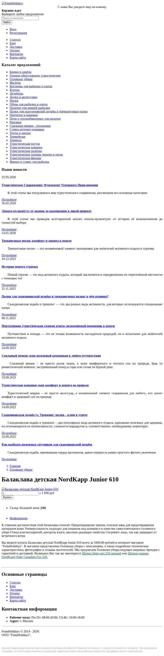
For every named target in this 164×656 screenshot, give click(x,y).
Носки (14, 100)
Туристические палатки (26, 151)
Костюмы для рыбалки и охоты (31, 86)
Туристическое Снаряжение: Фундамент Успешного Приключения (50, 185)
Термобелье (17, 136)
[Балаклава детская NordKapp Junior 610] (30, 489)
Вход (13, 29)
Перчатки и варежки (24, 115)
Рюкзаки (15, 122)
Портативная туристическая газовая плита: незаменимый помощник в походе (58, 326)
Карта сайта (18, 57)
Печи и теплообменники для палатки (35, 118)
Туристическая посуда (25, 143)
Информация (18, 518)
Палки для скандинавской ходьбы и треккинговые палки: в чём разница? (55, 296)
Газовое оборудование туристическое (35, 75)
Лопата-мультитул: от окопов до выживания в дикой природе (46, 211)
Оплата (15, 50)
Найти (6, 22)
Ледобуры (16, 93)
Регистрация (18, 33)
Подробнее (9, 199)
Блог (13, 43)
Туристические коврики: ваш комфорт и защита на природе (45, 385)
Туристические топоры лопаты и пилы (36, 154)
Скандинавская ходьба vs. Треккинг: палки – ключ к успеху (45, 415)
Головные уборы (21, 79)
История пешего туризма (20, 266)
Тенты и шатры (20, 133)
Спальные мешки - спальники (30, 125)
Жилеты (15, 82)
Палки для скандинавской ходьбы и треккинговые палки (49, 111)
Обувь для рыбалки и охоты (29, 104)
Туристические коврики (26, 147)
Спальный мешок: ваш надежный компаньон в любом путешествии (51, 355)
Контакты (16, 54)
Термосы (16, 140)
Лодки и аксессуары (23, 97)
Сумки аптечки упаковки (27, 129)
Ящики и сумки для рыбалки (29, 161)
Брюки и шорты (20, 72)
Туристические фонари (25, 158)
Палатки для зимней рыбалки (30, 108)
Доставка (16, 46)
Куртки (15, 90)
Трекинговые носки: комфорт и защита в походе (37, 240)
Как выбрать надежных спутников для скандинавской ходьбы (47, 444)
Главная (15, 39)
